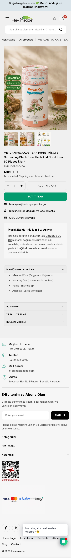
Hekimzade (8, 39)
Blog (4, 544)
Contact (16, 544)
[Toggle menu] (7, 19)
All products (26, 39)
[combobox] (35, 29)
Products (42, 538)
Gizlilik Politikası (48, 424)
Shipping (23, 176)
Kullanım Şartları (26, 424)
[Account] (54, 19)
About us (57, 538)
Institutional (26, 538)
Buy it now (35, 196)
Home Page (9, 538)
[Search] (61, 30)
